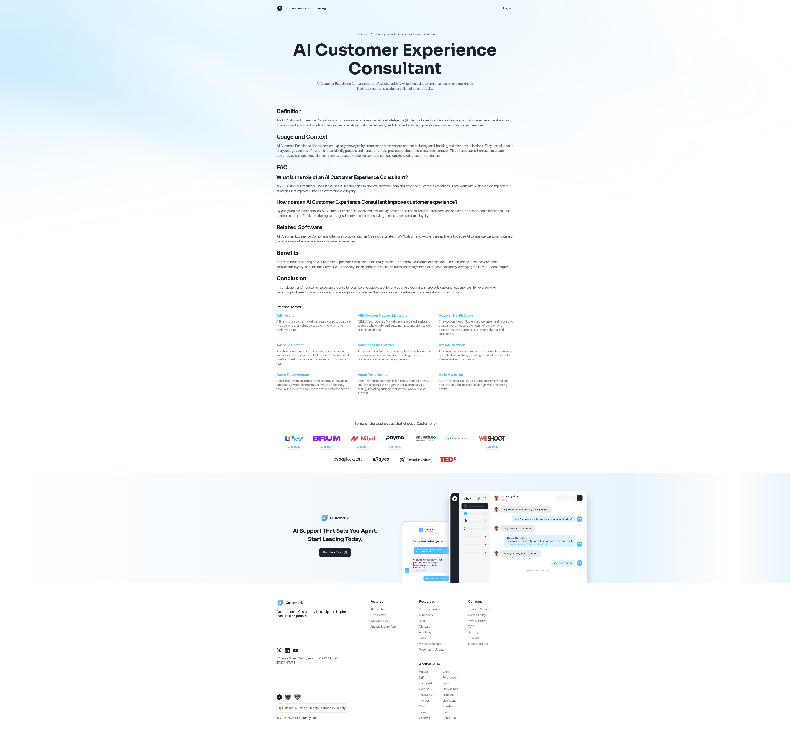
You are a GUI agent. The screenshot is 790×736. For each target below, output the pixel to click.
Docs (422, 638)
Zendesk (425, 718)
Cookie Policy (477, 615)
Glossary (379, 34)
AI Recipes (426, 615)
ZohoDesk (449, 718)
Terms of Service (479, 609)
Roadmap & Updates (432, 649)
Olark (422, 706)
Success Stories (429, 609)
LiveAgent (449, 700)
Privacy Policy (477, 620)
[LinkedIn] (287, 650)
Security (473, 632)
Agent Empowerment (292, 375)
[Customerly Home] (279, 8)
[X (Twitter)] (278, 650)
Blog (422, 620)
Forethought (450, 677)
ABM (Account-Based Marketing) (383, 315)
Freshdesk (426, 683)
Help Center (378, 615)
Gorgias (424, 689)
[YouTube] (295, 650)
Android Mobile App (383, 626)
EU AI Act (473, 638)
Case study (294, 446)
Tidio (446, 712)
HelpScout (425, 694)
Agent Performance (373, 375)
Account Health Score (456, 315)
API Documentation (431, 643)
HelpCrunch (450, 689)
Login (507, 8)
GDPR (471, 626)
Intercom (424, 700)
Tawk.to (424, 712)
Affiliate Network (452, 345)
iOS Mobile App (380, 620)
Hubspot (448, 694)
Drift (421, 677)
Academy (425, 632)
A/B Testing (285, 315)
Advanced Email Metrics (376, 345)
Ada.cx (423, 671)
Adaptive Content (290, 345)
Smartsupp (449, 706)
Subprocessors (478, 643)
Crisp (446, 671)
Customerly (361, 34)
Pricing (321, 8)
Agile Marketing (451, 375)
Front (446, 683)
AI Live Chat (377, 609)
